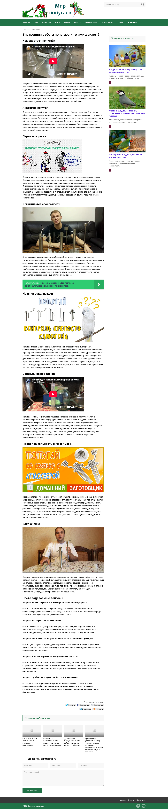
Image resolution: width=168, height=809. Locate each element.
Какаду (67, 22)
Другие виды (107, 22)
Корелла (77, 22)
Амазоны (26, 22)
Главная (122, 800)
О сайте (131, 800)
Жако (57, 22)
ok (138, 806)
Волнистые (46, 22)
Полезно (120, 22)
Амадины (132, 22)
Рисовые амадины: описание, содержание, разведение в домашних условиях (127, 113)
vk (143, 806)
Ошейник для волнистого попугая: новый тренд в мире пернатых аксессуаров (52, 742)
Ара (36, 22)
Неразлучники (91, 22)
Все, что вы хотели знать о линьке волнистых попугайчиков (30, 742)
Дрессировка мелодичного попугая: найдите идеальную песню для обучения (72, 742)
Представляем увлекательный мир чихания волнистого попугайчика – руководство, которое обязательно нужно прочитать (94, 745)
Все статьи (141, 800)
